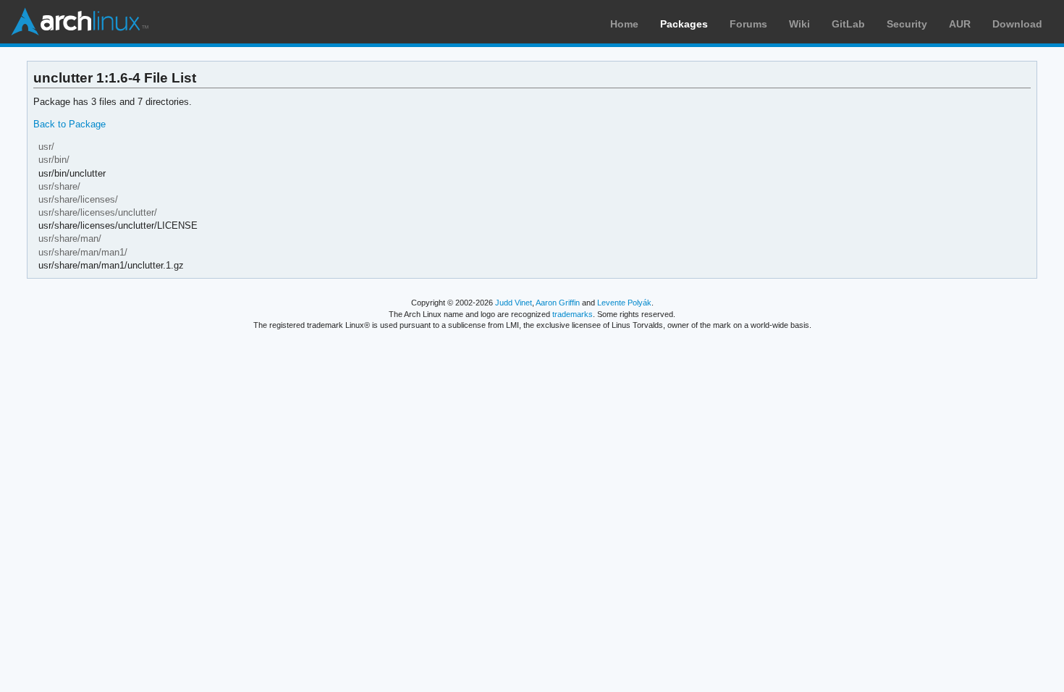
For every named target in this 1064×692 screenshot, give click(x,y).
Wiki (799, 24)
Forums (748, 24)
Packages (684, 24)
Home (624, 24)
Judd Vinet (513, 302)
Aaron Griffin (558, 302)
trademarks (572, 314)
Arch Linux (79, 21)
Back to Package (69, 124)
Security (907, 24)
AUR (960, 24)
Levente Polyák (624, 302)
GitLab (848, 24)
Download (1017, 24)
